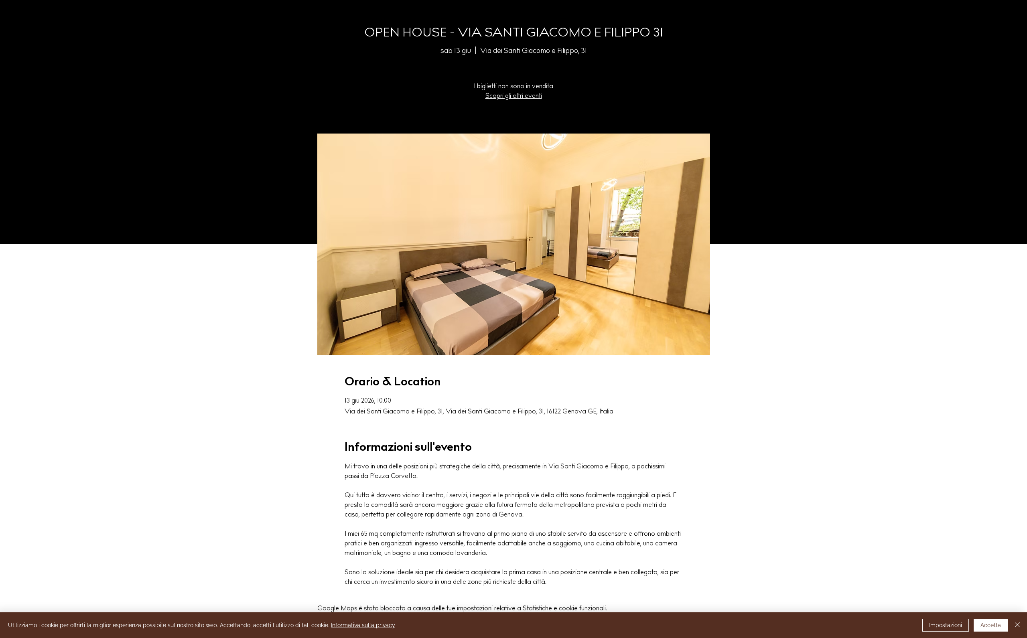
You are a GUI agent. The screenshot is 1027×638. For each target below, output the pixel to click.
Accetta (990, 625)
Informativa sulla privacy (363, 625)
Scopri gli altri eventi (513, 96)
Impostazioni (945, 625)
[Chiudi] (1017, 625)
